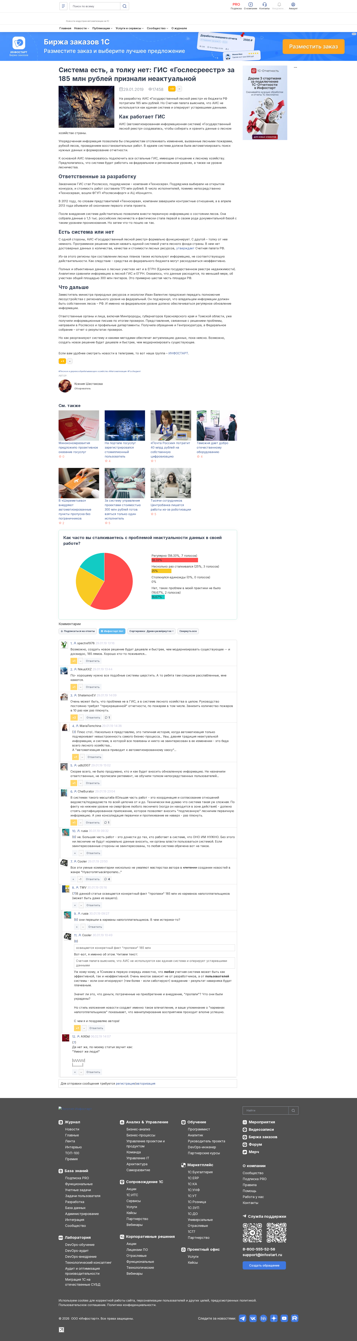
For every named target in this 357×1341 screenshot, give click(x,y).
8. (73, 887)
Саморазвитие (138, 1170)
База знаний (76, 1171)
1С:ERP (193, 1178)
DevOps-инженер (202, 1147)
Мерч (254, 1152)
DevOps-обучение (79, 1245)
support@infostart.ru (262, 1255)
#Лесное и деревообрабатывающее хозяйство (84, 371)
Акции (131, 1189)
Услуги (131, 1207)
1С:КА (192, 1184)
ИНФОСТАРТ (178, 353)
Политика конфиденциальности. (131, 1305)
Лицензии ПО (137, 1250)
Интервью (73, 1147)
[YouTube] (284, 1318)
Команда (133, 1152)
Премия (71, 1159)
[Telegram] (242, 1318)
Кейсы (131, 1213)
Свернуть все (188, 631)
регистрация (125, 1083)
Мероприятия (262, 1122)
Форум (255, 1144)
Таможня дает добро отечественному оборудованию (212, 447)
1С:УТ (192, 1196)
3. (71, 695)
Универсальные (200, 1220)
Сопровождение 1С (144, 1182)
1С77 (191, 1232)
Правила (250, 1185)
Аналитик (195, 1135)
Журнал (72, 1122)
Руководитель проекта (206, 1141)
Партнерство (137, 1219)
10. (74, 831)
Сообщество (75, 1226)
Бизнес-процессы (140, 1135)
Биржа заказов (263, 1137)
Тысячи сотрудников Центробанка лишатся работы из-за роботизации (171, 505)
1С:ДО (193, 1214)
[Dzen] (274, 1318)
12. (74, 1036)
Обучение (196, 1122)
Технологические (140, 1267)
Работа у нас (253, 1197)
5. (71, 765)
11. (75, 935)
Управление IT (137, 1158)
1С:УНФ (194, 1190)
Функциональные (79, 1184)
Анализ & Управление (147, 1122)
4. (73, 726)
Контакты (250, 1203)
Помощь (249, 1191)
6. (71, 791)
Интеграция (74, 1220)
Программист (199, 1129)
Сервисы (133, 1201)
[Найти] (293, 1110)
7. (71, 861)
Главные (72, 1135)
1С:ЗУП (193, 1208)
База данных (75, 1208)
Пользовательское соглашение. (82, 1305)
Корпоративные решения (150, 1236)
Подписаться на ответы (79, 631)
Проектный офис (203, 1249)
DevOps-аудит (77, 1251)
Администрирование (82, 1214)
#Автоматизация (118, 371)
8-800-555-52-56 (259, 1249)
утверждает (185, 248)
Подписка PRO (77, 1178)
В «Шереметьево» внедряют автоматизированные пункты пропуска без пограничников (75, 509)
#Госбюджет (134, 371)
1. (71, 643)
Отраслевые (136, 1256)
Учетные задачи (78, 1190)
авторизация (145, 1083)
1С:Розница (197, 1202)
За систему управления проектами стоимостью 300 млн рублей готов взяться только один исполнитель (123, 509)
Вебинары (134, 1225)
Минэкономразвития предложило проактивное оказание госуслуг (78, 447)
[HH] (263, 1318)
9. (75, 914)
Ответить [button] (93, 660)
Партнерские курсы (204, 1153)
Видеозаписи (261, 1129)
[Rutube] (294, 1318)
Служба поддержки (267, 1216)
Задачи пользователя (82, 1196)
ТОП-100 (72, 1153)
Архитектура (136, 1164)
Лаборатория (78, 1237)
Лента (70, 1141)
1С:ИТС (132, 1195)
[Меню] (63, 6)
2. (71, 669)
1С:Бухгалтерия (200, 1172)
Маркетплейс (200, 1165)
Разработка (74, 1202)
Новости (72, 1129)
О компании (254, 1166)
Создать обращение (264, 1265)
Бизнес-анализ (138, 1129)
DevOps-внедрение (81, 1257)
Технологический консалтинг (88, 1262)
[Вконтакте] (253, 1318)
